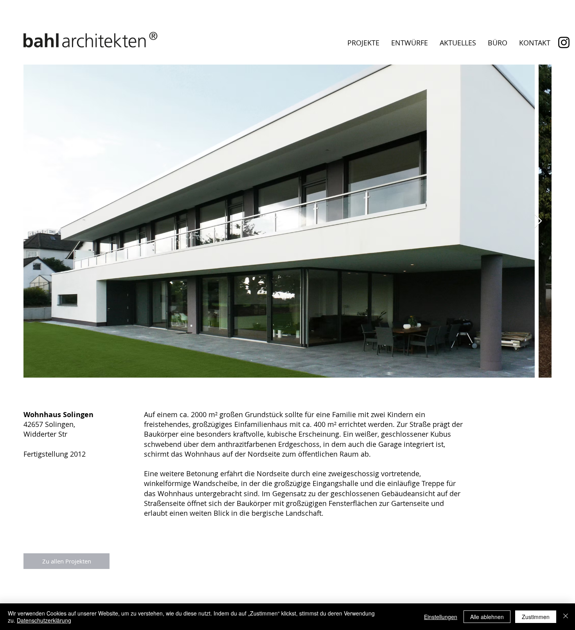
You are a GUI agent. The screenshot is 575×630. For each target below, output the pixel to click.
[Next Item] (538, 221)
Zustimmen (536, 617)
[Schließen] (565, 617)
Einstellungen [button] (440, 617)
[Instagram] (563, 42)
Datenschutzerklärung (44, 620)
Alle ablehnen (487, 617)
